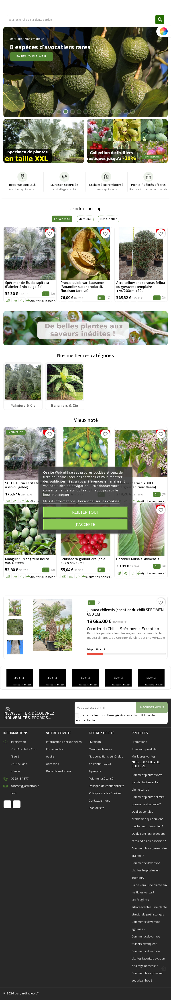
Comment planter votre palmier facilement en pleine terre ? (147, 782)
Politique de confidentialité (106, 786)
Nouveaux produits (144, 749)
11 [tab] (105, 111)
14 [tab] (125, 111)
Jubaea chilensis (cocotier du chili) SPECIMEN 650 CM (125, 612)
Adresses (52, 764)
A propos (95, 771)
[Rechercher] (159, 19)
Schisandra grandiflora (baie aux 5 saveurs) (83, 561)
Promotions (139, 742)
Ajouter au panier (42, 301)
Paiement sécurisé (101, 778)
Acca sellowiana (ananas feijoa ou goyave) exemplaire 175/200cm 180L (140, 286)
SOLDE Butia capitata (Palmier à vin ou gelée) (29, 485)
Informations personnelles (64, 742)
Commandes (54, 749)
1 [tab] (39, 111)
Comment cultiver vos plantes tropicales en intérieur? (146, 870)
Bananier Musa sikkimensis (137, 559)
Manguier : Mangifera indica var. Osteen (27, 561)
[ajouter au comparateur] (8, 301)
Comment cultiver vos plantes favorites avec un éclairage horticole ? (148, 958)
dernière (85, 219)
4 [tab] (59, 111)
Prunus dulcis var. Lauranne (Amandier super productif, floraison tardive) (82, 286)
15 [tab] (132, 111)
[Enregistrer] (22, 301)
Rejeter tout (85, 512)
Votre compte (58, 732)
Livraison (95, 742)
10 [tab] (99, 111)
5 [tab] (65, 111)
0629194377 (20, 778)
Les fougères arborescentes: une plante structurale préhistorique (149, 907)
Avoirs (50, 756)
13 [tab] (119, 111)
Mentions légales (100, 749)
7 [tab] (79, 111)
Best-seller (108, 219)
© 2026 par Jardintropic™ (21, 993)
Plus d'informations (59, 501)
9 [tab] (92, 111)
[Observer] (15, 301)
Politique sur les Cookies (105, 793)
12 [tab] (112, 111)
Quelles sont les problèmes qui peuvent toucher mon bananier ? (147, 819)
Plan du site (96, 808)
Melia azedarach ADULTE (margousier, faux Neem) (136, 485)
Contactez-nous (99, 800)
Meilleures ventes (144, 756)
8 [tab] (85, 111)
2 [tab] (45, 111)
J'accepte (85, 524)
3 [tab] (52, 111)
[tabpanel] (85, 72)
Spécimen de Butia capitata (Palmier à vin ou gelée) (27, 284)
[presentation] (5, 261)
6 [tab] (72, 111)
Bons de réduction (58, 771)
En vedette (62, 219)
